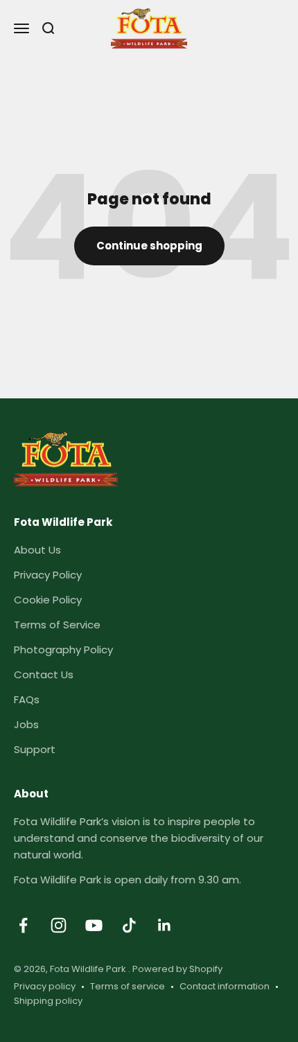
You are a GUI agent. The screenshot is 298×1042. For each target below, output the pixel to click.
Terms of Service (57, 624)
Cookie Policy (48, 599)
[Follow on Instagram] (58, 925)
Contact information (224, 986)
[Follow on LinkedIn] (164, 925)
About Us (37, 549)
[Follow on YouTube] (94, 925)
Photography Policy (63, 649)
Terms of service (127, 986)
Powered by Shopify (177, 968)
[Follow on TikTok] (129, 925)
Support (34, 749)
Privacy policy (45, 986)
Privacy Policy (48, 574)
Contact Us (43, 674)
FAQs (27, 699)
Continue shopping (149, 245)
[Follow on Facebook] (23, 925)
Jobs (26, 724)
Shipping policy (48, 1000)
